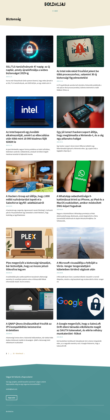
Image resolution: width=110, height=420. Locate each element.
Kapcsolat (11, 398)
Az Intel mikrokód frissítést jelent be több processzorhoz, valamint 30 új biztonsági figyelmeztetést (78, 74)
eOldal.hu (10, 411)
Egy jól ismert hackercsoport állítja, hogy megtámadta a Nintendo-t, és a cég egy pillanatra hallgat (80, 135)
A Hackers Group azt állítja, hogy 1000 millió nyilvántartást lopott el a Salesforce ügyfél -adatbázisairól (28, 199)
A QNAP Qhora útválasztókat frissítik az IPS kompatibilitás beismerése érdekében (29, 327)
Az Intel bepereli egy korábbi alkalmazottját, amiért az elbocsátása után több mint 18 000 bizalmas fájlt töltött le (27, 137)
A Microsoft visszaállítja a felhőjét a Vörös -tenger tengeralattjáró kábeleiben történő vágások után (77, 266)
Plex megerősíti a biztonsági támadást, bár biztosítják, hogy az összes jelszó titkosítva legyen (28, 266)
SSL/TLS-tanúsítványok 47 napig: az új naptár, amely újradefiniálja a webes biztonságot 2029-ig (28, 70)
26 (14, 353)
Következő (20, 353)
